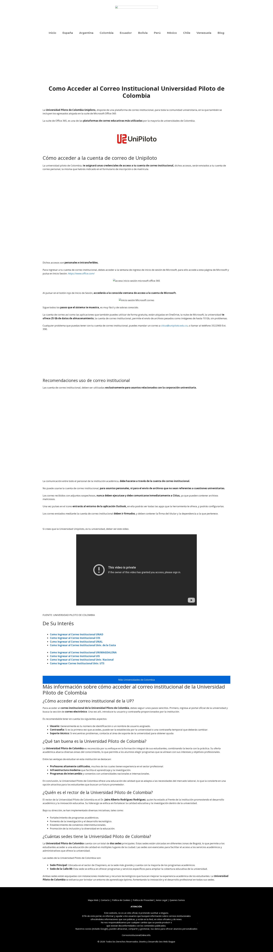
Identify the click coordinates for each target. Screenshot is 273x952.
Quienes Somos (177, 900)
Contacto (105, 900)
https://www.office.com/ (81, 273)
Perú (157, 32)
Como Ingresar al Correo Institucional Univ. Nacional (82, 659)
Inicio (52, 32)
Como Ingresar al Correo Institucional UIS (75, 656)
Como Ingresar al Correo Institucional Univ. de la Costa (83, 645)
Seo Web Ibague (167, 941)
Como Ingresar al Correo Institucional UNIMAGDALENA (83, 652)
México (172, 32)
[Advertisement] (136, 64)
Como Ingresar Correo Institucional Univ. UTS (77, 663)
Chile (186, 32)
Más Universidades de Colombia (136, 679)
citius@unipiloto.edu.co (174, 325)
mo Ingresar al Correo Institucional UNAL (78, 641)
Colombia (106, 32)
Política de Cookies (121, 900)
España (67, 32)
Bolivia (143, 32)
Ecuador (126, 32)
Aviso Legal (161, 900)
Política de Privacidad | (144, 900)
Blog (221, 32)
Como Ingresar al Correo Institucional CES (75, 638)
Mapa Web (93, 900)
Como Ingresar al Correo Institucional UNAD (76, 634)
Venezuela (204, 32)
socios (88, 928)
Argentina (86, 32)
